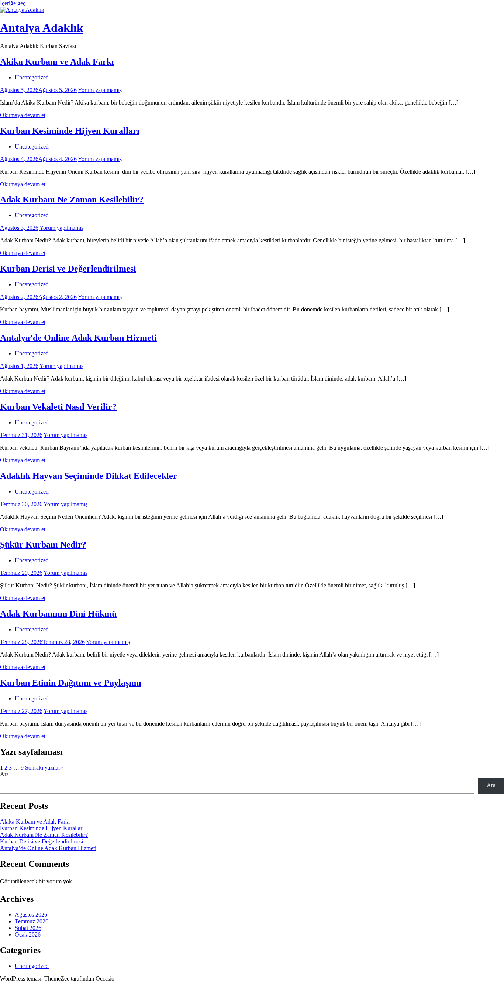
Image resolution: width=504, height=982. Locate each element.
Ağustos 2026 (31, 914)
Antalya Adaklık (41, 27)
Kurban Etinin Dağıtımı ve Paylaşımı (70, 683)
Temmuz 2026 (31, 921)
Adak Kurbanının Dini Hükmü (58, 613)
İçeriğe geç (12, 3)
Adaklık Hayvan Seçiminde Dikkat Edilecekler (88, 476)
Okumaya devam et (22, 115)
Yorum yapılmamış (100, 90)
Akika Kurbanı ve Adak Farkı (57, 62)
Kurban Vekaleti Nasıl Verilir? (58, 407)
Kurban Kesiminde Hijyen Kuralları (69, 131)
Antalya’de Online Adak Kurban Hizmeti (78, 337)
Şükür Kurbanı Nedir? (43, 544)
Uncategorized (32, 77)
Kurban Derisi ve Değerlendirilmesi (68, 268)
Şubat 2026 (28, 928)
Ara (4, 774)
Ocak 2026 (28, 934)
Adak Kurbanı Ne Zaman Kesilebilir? (72, 199)
